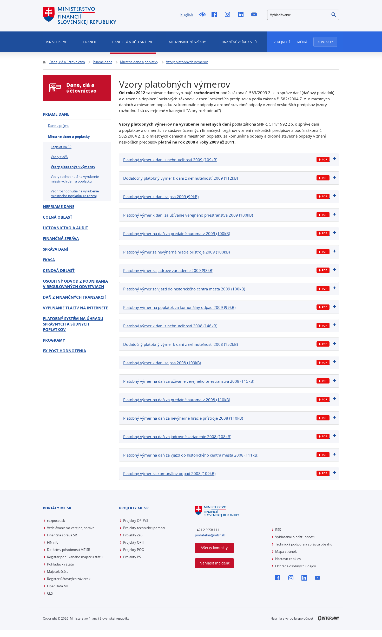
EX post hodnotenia (64, 351)
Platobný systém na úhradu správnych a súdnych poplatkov (73, 324)
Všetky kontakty (214, 547)
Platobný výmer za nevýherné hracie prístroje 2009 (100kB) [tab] (176, 252)
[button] (334, 15)
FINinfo (52, 542)
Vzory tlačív (59, 156)
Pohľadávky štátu (60, 564)
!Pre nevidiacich (202, 15)
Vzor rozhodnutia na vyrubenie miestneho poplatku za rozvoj (75, 193)
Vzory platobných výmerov (73, 166)
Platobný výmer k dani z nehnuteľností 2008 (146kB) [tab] (170, 325)
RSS (278, 529)
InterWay (328, 618)
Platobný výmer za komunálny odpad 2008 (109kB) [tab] (169, 473)
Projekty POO (133, 549)
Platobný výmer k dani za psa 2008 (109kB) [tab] (162, 362)
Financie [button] (90, 42)
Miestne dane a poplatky (69, 136)
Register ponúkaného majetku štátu (75, 557)
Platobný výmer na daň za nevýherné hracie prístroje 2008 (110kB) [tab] (183, 418)
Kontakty (325, 42)
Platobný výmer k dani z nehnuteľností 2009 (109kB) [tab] (170, 159)
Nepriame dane (58, 206)
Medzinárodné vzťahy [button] (187, 42)
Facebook (216, 15)
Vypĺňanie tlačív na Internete (75, 308)
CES (50, 593)
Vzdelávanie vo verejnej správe (70, 527)
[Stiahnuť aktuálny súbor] (323, 159)
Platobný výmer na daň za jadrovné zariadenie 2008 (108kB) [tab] (177, 436)
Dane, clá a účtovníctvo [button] (132, 42)
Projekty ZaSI (133, 535)
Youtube (255, 15)
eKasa (49, 260)
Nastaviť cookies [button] (288, 558)
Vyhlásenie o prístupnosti (294, 537)
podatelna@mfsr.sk (210, 535)
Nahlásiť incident (214, 563)
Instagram (229, 15)
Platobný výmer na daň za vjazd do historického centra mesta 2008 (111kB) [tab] (190, 455)
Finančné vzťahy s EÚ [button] (239, 42)
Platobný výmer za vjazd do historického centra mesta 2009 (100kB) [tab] (184, 288)
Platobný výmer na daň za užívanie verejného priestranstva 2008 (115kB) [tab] (188, 381)
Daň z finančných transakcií (74, 297)
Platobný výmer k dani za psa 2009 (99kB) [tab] (161, 196)
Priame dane (56, 114)
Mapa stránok (286, 551)
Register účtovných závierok (68, 578)
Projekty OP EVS (135, 520)
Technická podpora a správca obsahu (303, 544)
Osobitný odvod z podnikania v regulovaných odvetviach (75, 283)
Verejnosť (282, 42)
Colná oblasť (57, 217)
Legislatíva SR (61, 147)
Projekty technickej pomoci (144, 527)
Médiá (302, 42)
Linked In (242, 15)
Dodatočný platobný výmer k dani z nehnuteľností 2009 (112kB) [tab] (180, 178)
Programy (54, 340)
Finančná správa (61, 238)
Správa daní (55, 249)
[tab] (229, 159)
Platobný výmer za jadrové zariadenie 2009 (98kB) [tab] (168, 270)
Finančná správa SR (62, 535)
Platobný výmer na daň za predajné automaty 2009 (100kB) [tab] (176, 233)
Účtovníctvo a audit (65, 228)
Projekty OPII (133, 542)
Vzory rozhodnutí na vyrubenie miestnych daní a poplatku (75, 179)
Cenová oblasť (59, 270)
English (186, 14)
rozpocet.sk (56, 520)
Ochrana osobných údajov (295, 566)
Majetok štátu (58, 571)
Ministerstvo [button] (56, 42)
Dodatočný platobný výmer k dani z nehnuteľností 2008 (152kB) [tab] (180, 344)
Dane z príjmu (58, 125)
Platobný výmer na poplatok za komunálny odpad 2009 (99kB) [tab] (179, 307)
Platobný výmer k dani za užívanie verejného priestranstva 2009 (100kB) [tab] (188, 215)
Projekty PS (132, 557)
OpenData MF (58, 586)
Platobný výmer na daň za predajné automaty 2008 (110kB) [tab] (176, 399)
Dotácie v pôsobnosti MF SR (68, 549)
